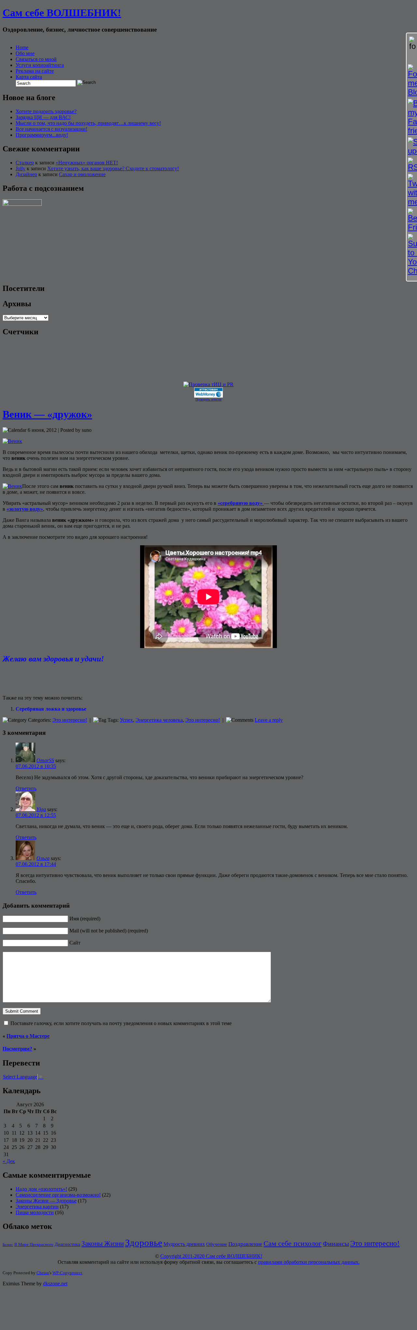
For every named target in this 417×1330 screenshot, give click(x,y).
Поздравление (245, 1244)
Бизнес (8, 1245)
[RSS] (412, 165)
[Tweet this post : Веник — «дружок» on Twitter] (50, 685)
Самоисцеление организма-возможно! (58, 1195)
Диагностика (67, 1244)
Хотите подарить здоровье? (46, 111)
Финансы (336, 1243)
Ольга (43, 858)
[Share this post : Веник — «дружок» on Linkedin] (42, 685)
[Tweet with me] (412, 190)
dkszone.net (55, 1283)
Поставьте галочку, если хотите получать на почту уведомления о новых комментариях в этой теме (121, 1023)
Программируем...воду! (42, 135)
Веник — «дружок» (47, 414)
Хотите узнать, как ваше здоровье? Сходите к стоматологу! (113, 168)
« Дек (9, 1161)
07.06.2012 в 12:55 (36, 815)
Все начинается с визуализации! (51, 129)
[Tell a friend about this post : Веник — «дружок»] (86, 685)
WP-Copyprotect (67, 1272)
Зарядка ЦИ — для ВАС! (43, 117)
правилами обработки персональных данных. (309, 1262)
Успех (126, 720)
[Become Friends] (412, 220)
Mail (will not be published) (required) (108, 930)
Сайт (74, 942)
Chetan (42, 1272)
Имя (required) (84, 918)
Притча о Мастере (28, 1036)
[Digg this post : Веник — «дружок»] (24, 685)
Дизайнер (26, 174)
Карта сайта (29, 77)
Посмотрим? (17, 1048)
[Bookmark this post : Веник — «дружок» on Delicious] (15, 685)
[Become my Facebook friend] (412, 117)
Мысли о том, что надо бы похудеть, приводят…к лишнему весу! (88, 123)
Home (22, 47)
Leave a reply (269, 720)
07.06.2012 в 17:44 (36, 864)
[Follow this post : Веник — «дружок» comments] (68, 685)
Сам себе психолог (293, 1243)
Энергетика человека (159, 720)
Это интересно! (69, 720)
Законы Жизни (102, 1243)
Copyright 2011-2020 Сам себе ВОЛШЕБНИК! (211, 1256)
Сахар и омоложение (82, 174)
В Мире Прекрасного (33, 1244)
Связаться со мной (36, 59)
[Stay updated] (412, 146)
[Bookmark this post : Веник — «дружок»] (77, 685)
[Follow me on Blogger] (412, 80)
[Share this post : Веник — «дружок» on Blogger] (6, 685)
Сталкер (25, 162)
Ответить (26, 788)
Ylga (41, 809)
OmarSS (45, 760)
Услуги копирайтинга (40, 65)
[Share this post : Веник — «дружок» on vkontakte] (59, 685)
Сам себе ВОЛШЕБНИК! (62, 13)
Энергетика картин (37, 1206)
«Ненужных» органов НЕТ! (87, 162)
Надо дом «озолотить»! (41, 1189)
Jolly (20, 168)
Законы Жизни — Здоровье (46, 1200)
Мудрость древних (184, 1244)
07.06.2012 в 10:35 (36, 766)
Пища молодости (35, 1212)
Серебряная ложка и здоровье (51, 709)
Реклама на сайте (35, 71)
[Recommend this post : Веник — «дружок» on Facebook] (33, 685)
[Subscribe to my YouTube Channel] (412, 255)
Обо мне (25, 53)
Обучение (216, 1244)
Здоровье (143, 1242)
